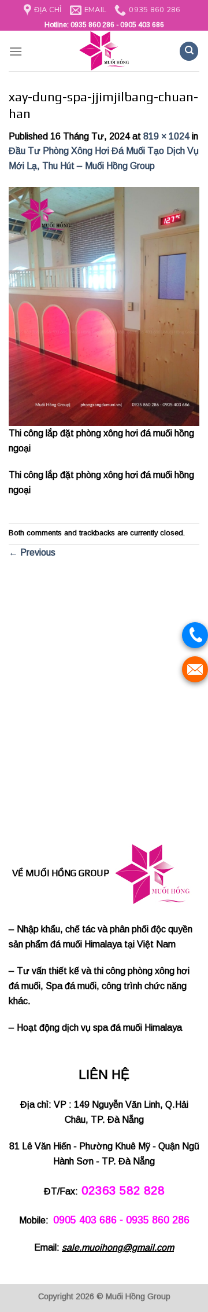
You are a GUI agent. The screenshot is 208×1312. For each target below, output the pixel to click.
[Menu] (16, 51)
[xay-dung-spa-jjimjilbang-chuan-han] (104, 306)
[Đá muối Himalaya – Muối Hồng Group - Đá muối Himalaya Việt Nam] (104, 51)
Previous (32, 552)
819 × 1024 (166, 136)
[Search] (189, 51)
